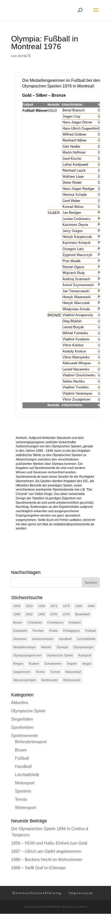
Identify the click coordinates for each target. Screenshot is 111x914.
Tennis (40, 672)
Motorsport (24, 783)
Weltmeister (49, 680)
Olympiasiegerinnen (27, 655)
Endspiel (75, 622)
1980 (78, 606)
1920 (29, 606)
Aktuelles (19, 702)
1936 (41, 606)
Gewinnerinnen (43, 639)
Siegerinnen (21, 672)
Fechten (38, 631)
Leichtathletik (86, 639)
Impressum (81, 893)
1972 (54, 606)
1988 (16, 614)
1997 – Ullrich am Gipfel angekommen (46, 851)
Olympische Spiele (60, 655)
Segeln (72, 663)
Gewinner (20, 639)
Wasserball (73, 672)
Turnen (55, 672)
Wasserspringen (24, 680)
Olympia (62, 647)
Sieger (86, 663)
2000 (54, 614)
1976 (66, 606)
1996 (41, 614)
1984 (91, 606)
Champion (34, 622)
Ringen (18, 663)
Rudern (34, 663)
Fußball (90, 631)
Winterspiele (72, 680)
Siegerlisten (22, 719)
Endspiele (20, 631)
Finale (53, 631)
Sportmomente (24, 735)
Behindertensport (30, 742)
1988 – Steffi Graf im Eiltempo (38, 868)
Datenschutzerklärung (37, 893)
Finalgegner (71, 631)
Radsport (84, 655)
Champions (55, 622)
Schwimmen (53, 663)
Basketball (82, 614)
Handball (65, 639)
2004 (66, 614)
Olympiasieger (83, 647)
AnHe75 (24, 56)
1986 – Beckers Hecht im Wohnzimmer (46, 859)
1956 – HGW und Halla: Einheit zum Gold (49, 843)
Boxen (17, 622)
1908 (16, 606)
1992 (29, 614)
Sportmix (23, 791)
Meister (46, 647)
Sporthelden (22, 727)
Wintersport (25, 807)
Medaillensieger (24, 647)
